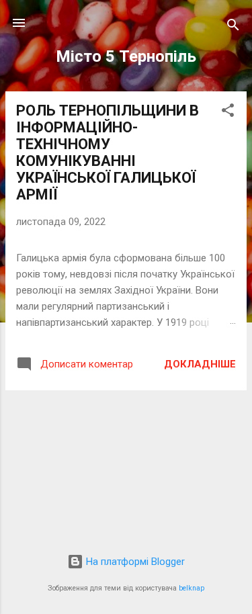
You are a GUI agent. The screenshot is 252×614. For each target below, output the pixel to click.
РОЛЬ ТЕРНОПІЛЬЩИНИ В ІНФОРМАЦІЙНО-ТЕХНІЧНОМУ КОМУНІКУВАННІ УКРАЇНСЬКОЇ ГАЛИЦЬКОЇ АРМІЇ (107, 152)
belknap (191, 588)
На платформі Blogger (134, 562)
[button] (228, 112)
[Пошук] (233, 27)
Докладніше (200, 364)
